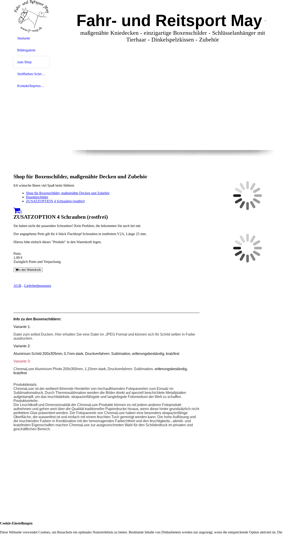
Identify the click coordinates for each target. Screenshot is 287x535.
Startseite (23, 38)
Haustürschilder (37, 197)
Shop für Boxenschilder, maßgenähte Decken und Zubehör (67, 193)
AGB (17, 286)
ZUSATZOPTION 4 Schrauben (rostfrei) (55, 201)
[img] (31, 16)
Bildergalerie (26, 50)
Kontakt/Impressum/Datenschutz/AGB (31, 86)
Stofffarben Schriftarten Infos (31, 74)
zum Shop (24, 62)
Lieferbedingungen (37, 286)
